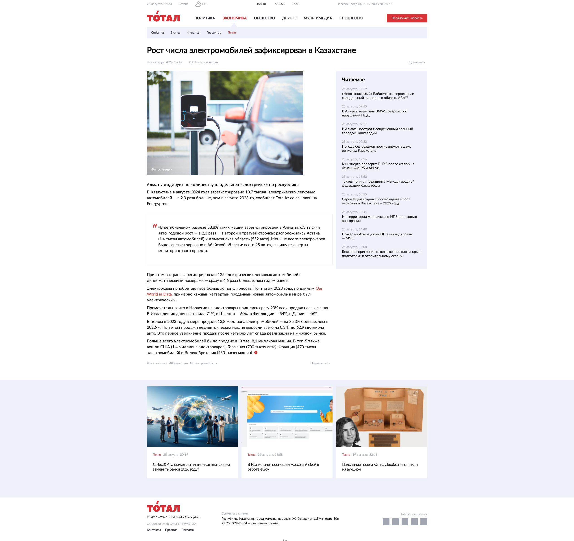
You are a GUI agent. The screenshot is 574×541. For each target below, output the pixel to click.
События (157, 32)
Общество (264, 18)
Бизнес (175, 32)
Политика (204, 18)
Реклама (188, 530)
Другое (289, 18)
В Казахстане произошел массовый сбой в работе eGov (283, 467)
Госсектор (214, 32)
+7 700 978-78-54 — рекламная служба (250, 523)
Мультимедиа (318, 18)
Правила (171, 530)
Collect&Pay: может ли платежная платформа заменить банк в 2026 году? (191, 467)
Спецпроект (351, 18)
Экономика (234, 18)
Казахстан (179, 363)
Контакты (154, 530)
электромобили (204, 363)
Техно (232, 32)
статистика (158, 363)
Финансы (193, 32)
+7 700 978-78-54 (379, 4)
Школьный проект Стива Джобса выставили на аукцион (379, 467)
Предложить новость (407, 18)
